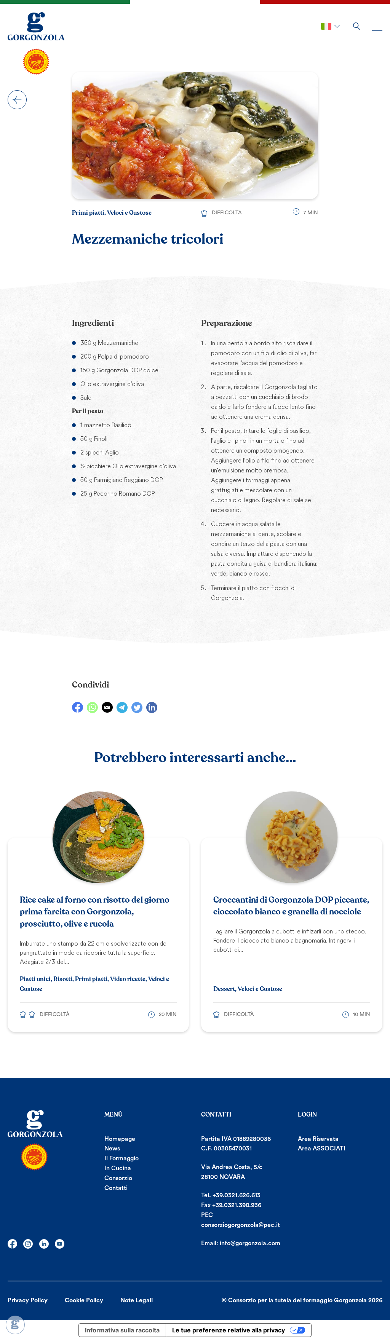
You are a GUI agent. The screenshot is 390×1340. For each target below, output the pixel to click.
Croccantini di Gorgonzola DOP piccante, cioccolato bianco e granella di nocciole (291, 906)
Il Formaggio (121, 1158)
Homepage (119, 1139)
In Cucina (117, 1168)
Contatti (116, 1188)
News (112, 1148)
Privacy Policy (28, 1300)
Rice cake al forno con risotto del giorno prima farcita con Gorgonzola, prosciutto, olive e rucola (94, 912)
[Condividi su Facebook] (77, 707)
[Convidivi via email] (107, 707)
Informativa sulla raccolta (122, 1330)
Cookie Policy (84, 1300)
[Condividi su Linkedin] (151, 707)
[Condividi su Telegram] (122, 707)
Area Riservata (318, 1139)
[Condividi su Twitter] (136, 707)
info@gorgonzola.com (250, 1243)
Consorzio (118, 1178)
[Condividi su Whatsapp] (92, 707)
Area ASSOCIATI (321, 1148)
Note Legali (136, 1300)
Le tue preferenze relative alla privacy (228, 1330)
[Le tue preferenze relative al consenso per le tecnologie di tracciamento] (15, 1325)
